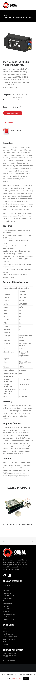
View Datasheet (15, 131)
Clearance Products (9, 619)
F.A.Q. (4, 642)
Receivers (6, 601)
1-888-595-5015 (10, 660)
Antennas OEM (7, 593)
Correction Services (9, 596)
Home (5, 15)
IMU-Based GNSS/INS (20, 95)
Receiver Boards (8, 598)
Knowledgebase (8, 634)
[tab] (9, 123)
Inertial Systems (8, 609)
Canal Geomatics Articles (10, 637)
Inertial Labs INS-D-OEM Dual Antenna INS (18, 524)
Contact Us (6, 644)
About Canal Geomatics (10, 639)
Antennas (6, 590)
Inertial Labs (17, 97)
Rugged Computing (9, 614)
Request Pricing (12, 113)
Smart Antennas (8, 603)
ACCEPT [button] (26, 678)
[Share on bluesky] (18, 107)
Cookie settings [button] (16, 678)
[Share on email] (20, 107)
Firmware (6, 588)
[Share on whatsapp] (15, 107)
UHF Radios (6, 617)
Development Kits (8, 585)
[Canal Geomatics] (10, 5)
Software (6, 606)
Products (6, 631)
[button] (32, 5)
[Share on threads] (13, 107)
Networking (6, 611)
